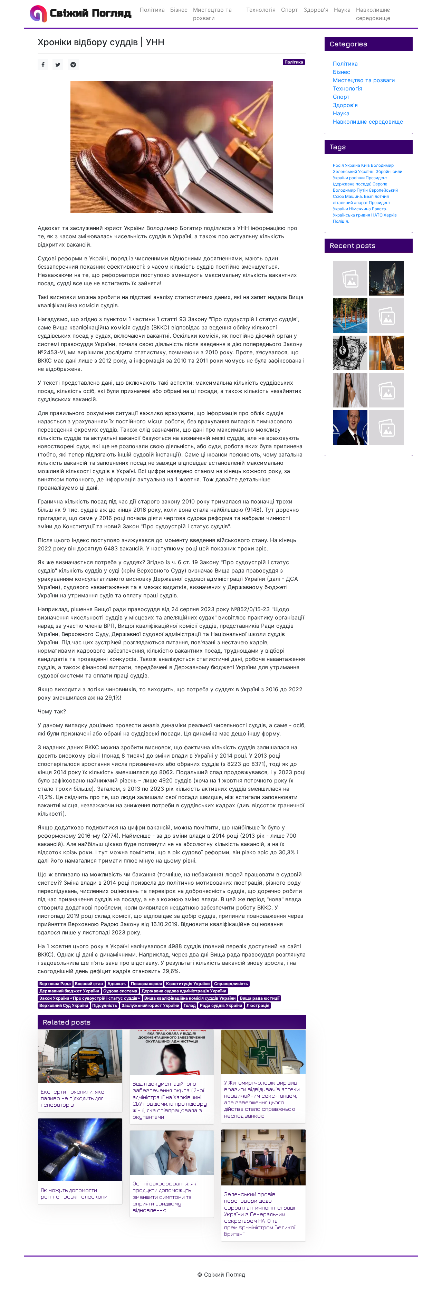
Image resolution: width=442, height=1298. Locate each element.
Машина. (354, 196)
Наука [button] (342, 9)
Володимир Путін (350, 190)
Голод (190, 1005)
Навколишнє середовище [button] (373, 13)
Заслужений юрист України (150, 1005)
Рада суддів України (221, 1005)
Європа (380, 183)
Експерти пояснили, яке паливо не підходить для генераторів (72, 1098)
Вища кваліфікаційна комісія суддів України (190, 998)
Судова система (120, 990)
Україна (352, 165)
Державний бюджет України (69, 990)
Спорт (341, 96)
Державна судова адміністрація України (184, 990)
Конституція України (188, 983)
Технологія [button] (261, 9)
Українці (366, 171)
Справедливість (231, 983)
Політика (294, 62)
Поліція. (341, 221)
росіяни (357, 177)
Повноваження (146, 983)
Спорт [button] (289, 9)
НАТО (377, 215)
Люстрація (258, 1005)
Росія (338, 165)
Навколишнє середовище (368, 121)
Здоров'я (345, 105)
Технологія (347, 88)
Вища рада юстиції (259, 998)
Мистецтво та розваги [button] (212, 13)
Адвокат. (116, 983)
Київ (365, 165)
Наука (341, 113)
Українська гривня (351, 215)
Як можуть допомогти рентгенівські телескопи (74, 1193)
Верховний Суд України (63, 1005)
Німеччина (360, 208)
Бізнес (341, 71)
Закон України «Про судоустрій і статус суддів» (89, 998)
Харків (390, 215)
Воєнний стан (89, 983)
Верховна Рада (55, 983)
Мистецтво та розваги (364, 80)
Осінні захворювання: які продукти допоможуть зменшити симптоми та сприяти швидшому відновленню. (165, 1196)
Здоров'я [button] (316, 9)
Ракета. (379, 208)
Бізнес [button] (179, 9)
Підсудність (104, 1005)
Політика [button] (152, 9)
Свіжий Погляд (89, 13)
